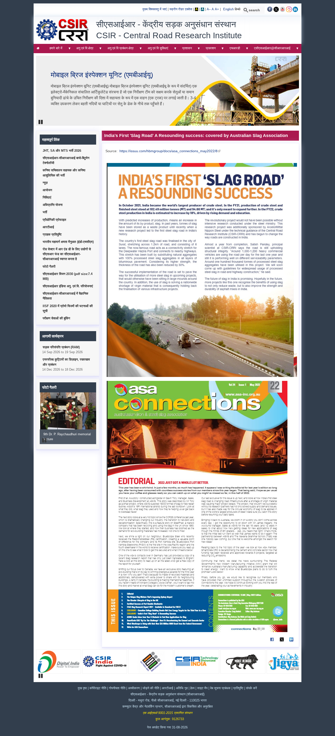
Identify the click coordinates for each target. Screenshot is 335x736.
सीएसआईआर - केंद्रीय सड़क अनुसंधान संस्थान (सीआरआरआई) (167, 694)
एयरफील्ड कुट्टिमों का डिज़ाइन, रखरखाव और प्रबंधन (66, 362)
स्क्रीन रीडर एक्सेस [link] (180, 9)
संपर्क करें (251, 688)
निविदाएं (47, 197)
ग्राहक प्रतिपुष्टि (52, 234)
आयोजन (47, 190)
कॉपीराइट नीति (98, 688)
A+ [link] (217, 9)
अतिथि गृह (182, 688)
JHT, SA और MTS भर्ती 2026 (62, 150)
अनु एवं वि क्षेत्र (83, 50)
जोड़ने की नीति (150, 688)
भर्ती (45, 212)
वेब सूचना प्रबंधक (220, 688)
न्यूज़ (45, 183)
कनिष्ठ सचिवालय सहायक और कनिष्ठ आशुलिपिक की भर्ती (64, 173)
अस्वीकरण (134, 688)
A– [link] (209, 9)
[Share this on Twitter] (282, 641)
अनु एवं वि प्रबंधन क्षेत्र (119, 50)
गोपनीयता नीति (117, 688)
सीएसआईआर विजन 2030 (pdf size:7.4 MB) (67, 276)
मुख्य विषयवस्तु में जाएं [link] (154, 9)
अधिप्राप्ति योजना (53, 205)
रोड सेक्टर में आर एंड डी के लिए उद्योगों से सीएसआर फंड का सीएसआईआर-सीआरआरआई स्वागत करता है (67, 254)
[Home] (62, 40)
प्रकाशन (209, 50)
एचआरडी (233, 50)
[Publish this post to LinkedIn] (291, 641)
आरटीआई (48, 227)
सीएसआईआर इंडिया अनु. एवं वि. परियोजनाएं (68, 286)
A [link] (196, 9)
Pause (41, 122)
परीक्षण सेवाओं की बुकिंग (56, 318)
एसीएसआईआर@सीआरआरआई (270, 50)
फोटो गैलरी (49, 266)
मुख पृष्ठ (82, 688)
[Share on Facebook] (272, 641)
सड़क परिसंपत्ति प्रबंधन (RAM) (61, 347)
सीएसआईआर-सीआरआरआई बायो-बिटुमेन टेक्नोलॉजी (66, 160)
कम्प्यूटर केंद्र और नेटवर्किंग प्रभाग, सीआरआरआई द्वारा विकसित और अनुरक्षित (167, 706)
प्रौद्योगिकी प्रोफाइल (54, 220)
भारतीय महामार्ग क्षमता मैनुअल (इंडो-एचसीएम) (68, 242)
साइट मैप (202, 688)
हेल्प (192, 688)
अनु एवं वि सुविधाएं (156, 50)
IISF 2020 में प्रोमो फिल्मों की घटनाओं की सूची (68, 308)
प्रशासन (185, 50)
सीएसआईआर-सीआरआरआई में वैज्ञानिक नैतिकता (65, 296)
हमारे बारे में (55, 50)
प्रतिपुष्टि (238, 688)
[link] (269, 11)
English (228, 9)
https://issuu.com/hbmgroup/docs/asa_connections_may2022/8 (169, 151)
